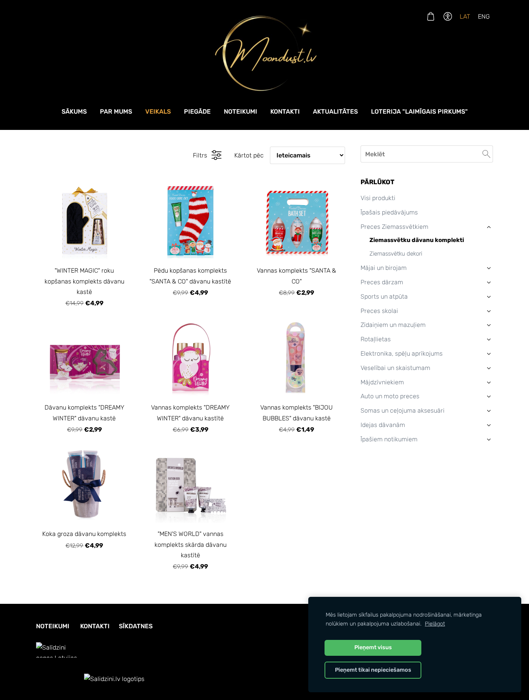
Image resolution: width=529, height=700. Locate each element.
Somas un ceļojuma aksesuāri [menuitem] (403, 410)
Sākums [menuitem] (74, 111)
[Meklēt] (486, 154)
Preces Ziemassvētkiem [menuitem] (394, 226)
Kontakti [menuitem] (285, 111)
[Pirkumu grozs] (430, 16)
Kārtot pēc (249, 155)
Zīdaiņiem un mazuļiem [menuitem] (393, 324)
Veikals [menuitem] (158, 111)
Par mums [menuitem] (116, 111)
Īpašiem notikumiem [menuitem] (389, 439)
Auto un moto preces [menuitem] (390, 396)
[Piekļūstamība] (448, 16)
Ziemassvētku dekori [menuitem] (395, 253)
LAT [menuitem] (465, 16)
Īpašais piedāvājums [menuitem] (389, 212)
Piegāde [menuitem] (197, 111)
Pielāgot (435, 623)
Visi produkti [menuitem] (378, 198)
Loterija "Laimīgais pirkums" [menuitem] (419, 111)
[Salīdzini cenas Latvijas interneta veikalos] (59, 679)
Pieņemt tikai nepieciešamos (373, 670)
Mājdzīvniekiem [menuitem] (382, 382)
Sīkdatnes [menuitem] (136, 626)
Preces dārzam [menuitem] (382, 282)
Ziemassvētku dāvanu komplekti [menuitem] (416, 240)
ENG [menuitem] (484, 16)
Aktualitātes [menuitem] (335, 111)
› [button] (488, 226)
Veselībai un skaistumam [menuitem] (395, 368)
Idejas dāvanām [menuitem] (383, 425)
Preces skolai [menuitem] (379, 311)
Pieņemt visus (373, 647)
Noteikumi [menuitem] (240, 111)
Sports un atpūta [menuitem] (384, 296)
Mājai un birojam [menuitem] (384, 267)
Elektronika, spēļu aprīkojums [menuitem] (402, 353)
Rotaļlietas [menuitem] (376, 339)
